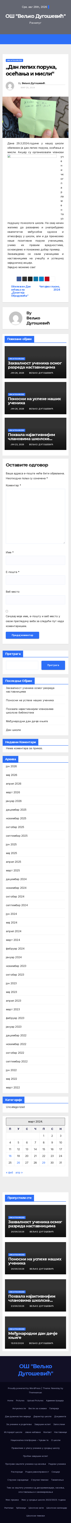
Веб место (12, 591)
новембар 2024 (16, 887)
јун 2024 (11, 913)
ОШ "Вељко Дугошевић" (35, 16)
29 (43, 1162)
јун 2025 (11, 844)
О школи (55, 1440)
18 (10, 1156)
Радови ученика (57, 1464)
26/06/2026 (18, 1231)
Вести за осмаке (38, 1408)
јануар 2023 (13, 1026)
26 (18, 1162)
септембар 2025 (17, 835)
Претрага (13, 654)
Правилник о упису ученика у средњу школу (36, 1448)
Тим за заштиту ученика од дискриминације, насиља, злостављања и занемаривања (36, 1489)
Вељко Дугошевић (33, 83)
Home (10, 1400)
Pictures (20, 1400)
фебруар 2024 (15, 948)
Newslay (55, 1388)
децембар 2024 (16, 879)
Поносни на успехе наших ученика (34, 400)
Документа (60, 1416)
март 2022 (13, 1087)
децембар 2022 (16, 1035)
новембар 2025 (16, 818)
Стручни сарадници (17, 1479)
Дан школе (13, 730)
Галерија (54, 1408)
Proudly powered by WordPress (24, 1388)
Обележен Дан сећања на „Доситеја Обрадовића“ (21, 291)
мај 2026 (11, 775)
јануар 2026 (14, 801)
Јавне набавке (33, 1432)
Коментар (13, 485)
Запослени (59, 1424)
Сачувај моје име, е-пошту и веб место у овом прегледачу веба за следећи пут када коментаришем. (35, 621)
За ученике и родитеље (19, 1424)
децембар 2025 (16, 809)
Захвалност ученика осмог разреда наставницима (35, 365)
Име (10, 552)
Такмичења (57, 1479)
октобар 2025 (15, 827)
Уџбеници (21, 1507)
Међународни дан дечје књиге (27, 721)
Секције (56, 1471)
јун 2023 (11, 983)
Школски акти (36, 1507)
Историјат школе (13, 1432)
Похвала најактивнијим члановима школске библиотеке (31, 438)
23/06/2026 (18, 1306)
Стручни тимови (39, 1479)
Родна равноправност (37, 1471)
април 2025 (13, 861)
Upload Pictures (35, 1400)
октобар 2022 (15, 1052)
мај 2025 (11, 853)
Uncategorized (14, 60)
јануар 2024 (14, 957)
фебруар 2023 (15, 1018)
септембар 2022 (17, 1061)
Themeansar (35, 1392)
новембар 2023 (16, 966)
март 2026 (13, 792)
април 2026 (13, 783)
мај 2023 (11, 992)
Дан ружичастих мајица (18, 1416)
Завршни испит (42, 1424)
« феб (9, 1172)
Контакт (47, 1432)
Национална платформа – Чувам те (30, 1440)
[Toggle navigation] (38, 39)
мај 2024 (12, 922)
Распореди (17, 1471)
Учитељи (8, 1507)
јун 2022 (11, 1070)
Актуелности (19, 1408)
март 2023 (13, 1009)
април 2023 (13, 1000)
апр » (19, 1172)
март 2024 (13, 940)
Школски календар (56, 1507)
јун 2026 (11, 766)
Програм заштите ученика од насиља (25, 1464)
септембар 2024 (17, 905)
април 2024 (13, 931)
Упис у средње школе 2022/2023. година (43, 1499)
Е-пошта (12, 572)
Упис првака (12, 1499)
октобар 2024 (15, 896)
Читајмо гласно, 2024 (49, 288)
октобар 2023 (15, 974)
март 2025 (13, 870)
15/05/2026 (18, 1343)
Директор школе (42, 1416)
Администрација (55, 1400)
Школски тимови (35, 1515)
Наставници (60, 1432)
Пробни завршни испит (35, 1456)
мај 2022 (11, 1078)
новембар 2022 (16, 1044)
